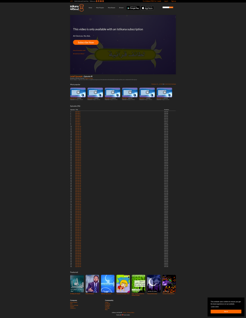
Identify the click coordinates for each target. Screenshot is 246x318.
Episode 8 (77, 123)
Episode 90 (78, 256)
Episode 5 (77, 118)
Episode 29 (78, 157)
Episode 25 (78, 151)
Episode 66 (78, 217)
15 (171, 84)
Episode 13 (78, 131)
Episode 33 (90, 98)
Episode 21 (78, 144)
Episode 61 (78, 209)
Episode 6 (77, 120)
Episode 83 (78, 245)
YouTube (107, 308)
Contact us (73, 308)
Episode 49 (78, 190)
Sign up (173, 1)
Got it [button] (226, 311)
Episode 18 (78, 139)
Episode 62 (78, 211)
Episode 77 (78, 235)
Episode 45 (78, 183)
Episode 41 (78, 177)
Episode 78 (78, 237)
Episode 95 (78, 265)
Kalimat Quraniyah (106, 293)
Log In (166, 1)
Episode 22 (78, 146)
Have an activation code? (79, 50)
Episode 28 (78, 155)
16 (172, 84)
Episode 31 (78, 160)
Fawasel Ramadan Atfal (122, 293)
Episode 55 (78, 199)
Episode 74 (78, 230)
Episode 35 (78, 167)
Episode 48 (78, 188)
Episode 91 (78, 258)
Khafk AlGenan (90, 293)
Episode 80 (78, 240)
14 (169, 84)
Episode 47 (78, 186)
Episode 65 (78, 216)
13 (168, 84)
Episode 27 (78, 154)
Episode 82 (78, 243)
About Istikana (73, 302)
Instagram (107, 305)
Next (174, 84)
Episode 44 (78, 182)
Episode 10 (78, 126)
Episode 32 (78, 162)
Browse (121, 7)
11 (164, 84)
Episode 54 (73, 98)
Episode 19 (78, 141)
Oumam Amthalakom (168, 293)
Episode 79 (78, 239)
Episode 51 (78, 193)
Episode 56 (78, 201)
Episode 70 (108, 98)
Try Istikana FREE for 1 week (152, 1)
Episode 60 (78, 208)
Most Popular (100, 7)
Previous (154, 84)
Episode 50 (78, 191)
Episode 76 (78, 234)
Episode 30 (78, 159)
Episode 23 (78, 147)
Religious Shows (89, 78)
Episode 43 (78, 180)
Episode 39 (78, 173)
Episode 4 (77, 116)
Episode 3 (77, 115)
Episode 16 (78, 136)
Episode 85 (78, 248)
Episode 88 (78, 253)
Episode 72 (78, 227)
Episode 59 (78, 206)
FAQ (71, 303)
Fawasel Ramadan (152, 293)
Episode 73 (78, 229)
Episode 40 (78, 175)
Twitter (107, 302)
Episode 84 (78, 247)
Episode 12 (78, 129)
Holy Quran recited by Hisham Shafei (138, 294)
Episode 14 (78, 133)
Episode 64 (78, 214)
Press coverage (74, 305)
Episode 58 (78, 204)
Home (90, 7)
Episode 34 (78, 165)
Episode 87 (78, 252)
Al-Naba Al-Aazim (75, 293)
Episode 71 (78, 225)
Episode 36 (78, 168)
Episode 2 (77, 113)
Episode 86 (78, 250)
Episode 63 (78, 212)
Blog (106, 309)
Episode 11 (78, 128)
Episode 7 (125, 98)
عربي (71, 1)
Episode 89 (78, 255)
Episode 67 (78, 219)
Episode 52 (78, 195)
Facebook (107, 303)
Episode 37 (78, 170)
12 (166, 84)
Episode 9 (77, 125)
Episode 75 (78, 232)
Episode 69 (78, 222)
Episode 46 (78, 185)
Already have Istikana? (78, 53)
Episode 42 (78, 178)
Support (72, 306)
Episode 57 (142, 98)
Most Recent (111, 7)
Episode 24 (78, 149)
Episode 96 (78, 266)
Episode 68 (78, 221)
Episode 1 (77, 111)
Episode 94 (78, 263)
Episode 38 (78, 172)
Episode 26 (78, 152)
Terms (124, 312)
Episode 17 (78, 138)
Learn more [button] (215, 306)
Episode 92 (78, 260)
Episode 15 (78, 134)
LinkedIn (107, 306)
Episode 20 (160, 98)
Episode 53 (78, 196)
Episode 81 (78, 242)
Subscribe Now (86, 42)
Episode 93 (78, 261)
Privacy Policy (130, 312)
